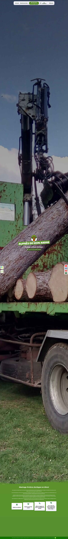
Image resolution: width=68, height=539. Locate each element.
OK (55, 537)
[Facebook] (66, 268)
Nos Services (34, 2)
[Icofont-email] (66, 273)
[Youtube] (66, 271)
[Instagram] (66, 266)
